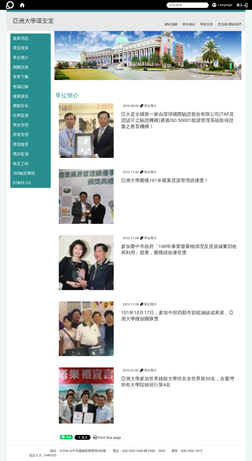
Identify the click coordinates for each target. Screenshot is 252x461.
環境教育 (21, 144)
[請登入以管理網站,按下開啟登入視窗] (10, 5)
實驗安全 (21, 105)
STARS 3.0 (22, 183)
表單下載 (21, 76)
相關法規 (21, 67)
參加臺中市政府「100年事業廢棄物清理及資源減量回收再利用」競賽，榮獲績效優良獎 (179, 249)
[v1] (147, 57)
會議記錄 (21, 86)
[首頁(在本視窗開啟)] (22, 5)
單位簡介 (21, 57)
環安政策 (21, 48)
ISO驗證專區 (24, 173)
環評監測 (21, 154)
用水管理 (21, 125)
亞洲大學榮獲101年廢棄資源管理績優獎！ (165, 180)
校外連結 (188, 24)
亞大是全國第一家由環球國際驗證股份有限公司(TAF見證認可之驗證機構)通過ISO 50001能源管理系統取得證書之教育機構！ (177, 120)
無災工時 (21, 163)
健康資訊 (21, 96)
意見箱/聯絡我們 (229, 24)
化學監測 (21, 115)
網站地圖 (171, 24)
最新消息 (21, 38)
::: (239, 18)
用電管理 (21, 134)
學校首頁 (206, 24)
